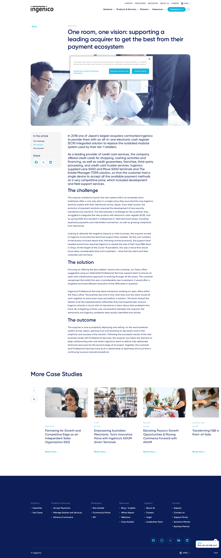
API (94, 517)
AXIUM (97, 426)
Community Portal (101, 512)
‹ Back (34, 26)
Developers (140, 3)
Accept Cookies (140, 71)
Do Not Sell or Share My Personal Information (86, 72)
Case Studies (127, 522)
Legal (149, 517)
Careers (175, 3)
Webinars (125, 517)
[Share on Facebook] (36, 162)
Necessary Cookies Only (119, 71)
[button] (185, 3)
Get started (98, 508)
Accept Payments (61, 508)
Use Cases (37, 512)
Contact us (175, 9)
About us (164, 3)
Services (72, 26)
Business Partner (182, 526)
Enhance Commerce (63, 517)
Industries (37, 508)
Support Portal (181, 517)
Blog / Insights (128, 508)
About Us (150, 508)
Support (129, 3)
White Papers (127, 512)
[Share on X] (43, 162)
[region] (111, 68)
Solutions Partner (182, 522)
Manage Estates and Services (67, 512)
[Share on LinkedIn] (50, 162)
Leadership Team (154, 522)
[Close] (149, 59)
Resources (153, 3)
